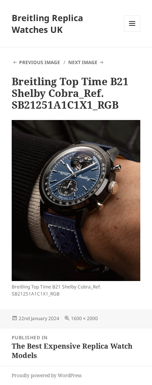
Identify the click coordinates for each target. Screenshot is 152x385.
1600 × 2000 (84, 318)
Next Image (82, 62)
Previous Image (39, 62)
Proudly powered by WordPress (46, 375)
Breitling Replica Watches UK (47, 23)
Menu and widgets (132, 31)
